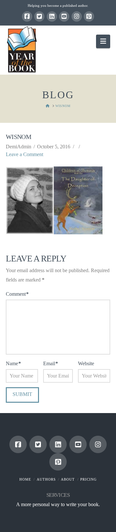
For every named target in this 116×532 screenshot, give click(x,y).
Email (50, 363)
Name (13, 363)
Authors (46, 479)
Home (25, 479)
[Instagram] (77, 16)
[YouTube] (64, 16)
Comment (17, 294)
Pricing (88, 479)
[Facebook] (27, 16)
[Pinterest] (89, 16)
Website (86, 363)
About (68, 479)
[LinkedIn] (52, 16)
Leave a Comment (24, 154)
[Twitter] (39, 16)
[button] (103, 41)
